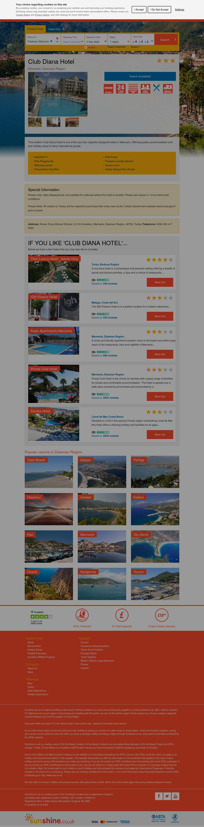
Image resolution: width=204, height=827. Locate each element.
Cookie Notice (23, 15)
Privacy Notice (42, 15)
